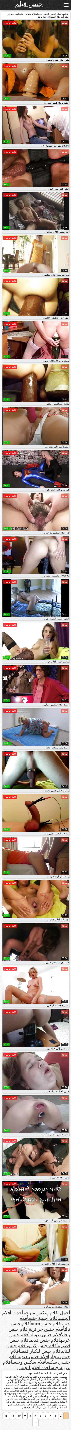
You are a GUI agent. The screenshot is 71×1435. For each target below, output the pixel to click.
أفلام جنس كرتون (42, 1345)
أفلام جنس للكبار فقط (41, 1351)
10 (19, 1415)
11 (12, 1415)
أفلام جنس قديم (45, 1340)
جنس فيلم (29, 4)
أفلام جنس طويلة (45, 1334)
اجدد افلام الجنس (33, 1367)
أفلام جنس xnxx (46, 1323)
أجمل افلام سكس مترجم (46, 1312)
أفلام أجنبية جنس (44, 1318)
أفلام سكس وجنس (29, 1362)
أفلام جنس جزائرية (47, 1329)
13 (5, 1415)
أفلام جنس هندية (33, 1356)
